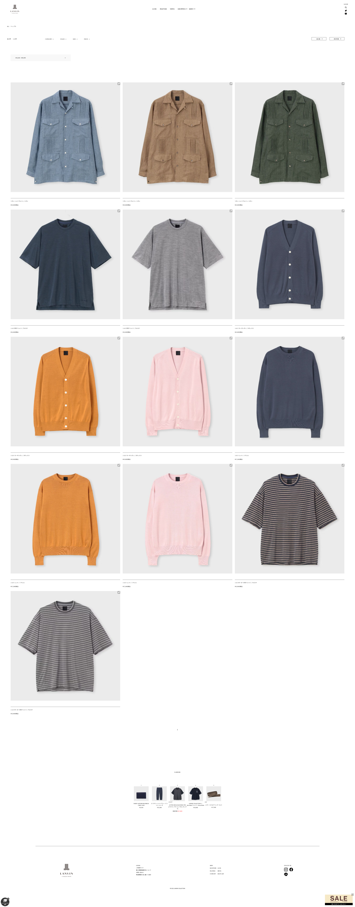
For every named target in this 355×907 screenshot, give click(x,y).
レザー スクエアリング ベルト (213, 805)
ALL (8, 26)
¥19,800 (195, 807)
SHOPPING (213, 868)
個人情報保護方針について (143, 870)
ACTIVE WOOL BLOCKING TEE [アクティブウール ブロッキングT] (177, 806)
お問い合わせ (140, 872)
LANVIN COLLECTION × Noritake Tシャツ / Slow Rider (195, 804)
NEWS (172, 9)
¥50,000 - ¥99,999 (40, 58)
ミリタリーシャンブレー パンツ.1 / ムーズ (159, 804)
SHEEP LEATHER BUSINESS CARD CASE (141, 804)
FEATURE (163, 9)
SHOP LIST (221, 874)
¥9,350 (141, 807)
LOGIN (346, 4)
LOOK (154, 9)
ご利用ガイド (140, 868)
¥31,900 (159, 807)
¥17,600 (213, 807)
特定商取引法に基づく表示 (143, 875)
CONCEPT (213, 874)
